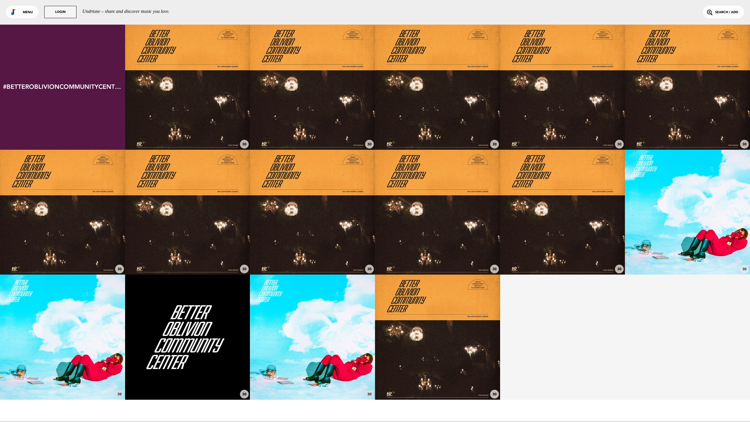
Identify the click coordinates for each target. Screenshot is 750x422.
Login (60, 12)
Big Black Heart (187, 130)
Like (162, 87)
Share (213, 87)
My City (687, 130)
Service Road (312, 256)
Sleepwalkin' (687, 258)
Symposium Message (187, 383)
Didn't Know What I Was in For (562, 256)
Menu (28, 12)
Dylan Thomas (437, 256)
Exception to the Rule (187, 256)
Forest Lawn (562, 130)
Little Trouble (62, 383)
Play (188, 87)
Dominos (312, 130)
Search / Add (726, 12)
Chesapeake (62, 256)
